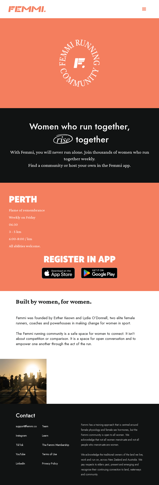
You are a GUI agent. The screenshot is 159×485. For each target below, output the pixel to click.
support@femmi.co (26, 426)
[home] (27, 9)
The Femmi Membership (55, 445)
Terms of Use (49, 454)
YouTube (20, 454)
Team (45, 426)
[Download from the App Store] (58, 273)
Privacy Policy (50, 463)
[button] (144, 9)
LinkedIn (20, 463)
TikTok (19, 445)
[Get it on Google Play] (99, 273)
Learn (45, 436)
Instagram (21, 436)
